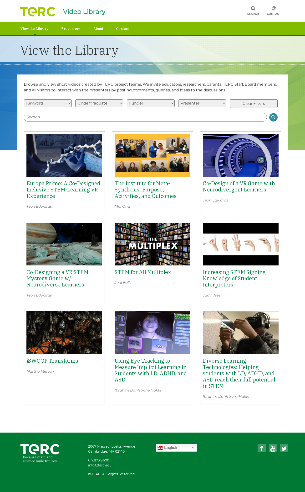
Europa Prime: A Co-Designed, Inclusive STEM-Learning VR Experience (64, 189)
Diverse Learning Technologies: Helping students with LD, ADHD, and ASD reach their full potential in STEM (239, 373)
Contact (274, 14)
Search (253, 14)
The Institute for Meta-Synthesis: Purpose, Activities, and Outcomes (146, 189)
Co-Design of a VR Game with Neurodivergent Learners (239, 186)
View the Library (34, 28)
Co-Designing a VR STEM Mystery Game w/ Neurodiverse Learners (57, 278)
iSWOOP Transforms (52, 361)
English (170, 447)
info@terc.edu (100, 465)
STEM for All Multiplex (143, 272)
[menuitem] (40, 28)
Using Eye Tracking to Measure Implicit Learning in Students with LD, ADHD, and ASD (151, 370)
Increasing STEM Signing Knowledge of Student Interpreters (234, 278)
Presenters (71, 28)
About (98, 28)
